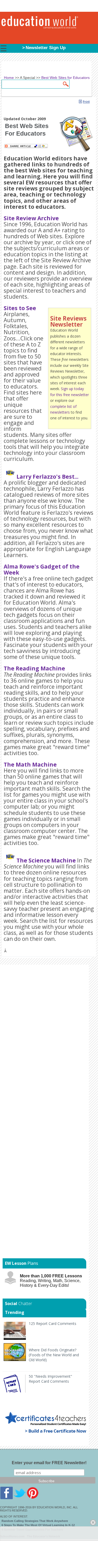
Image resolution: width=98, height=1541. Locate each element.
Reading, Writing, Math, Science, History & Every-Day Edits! (51, 1281)
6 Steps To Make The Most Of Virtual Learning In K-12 (38, 1525)
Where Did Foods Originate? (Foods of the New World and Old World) (54, 1354)
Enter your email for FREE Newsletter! (49, 1463)
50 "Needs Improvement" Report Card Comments (50, 1379)
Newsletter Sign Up (46, 47)
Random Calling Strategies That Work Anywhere (35, 1520)
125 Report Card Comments (52, 1323)
